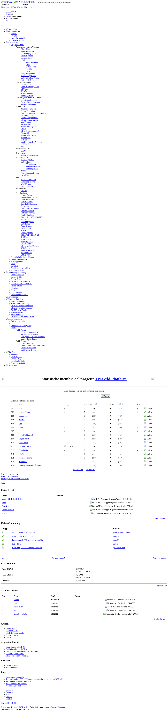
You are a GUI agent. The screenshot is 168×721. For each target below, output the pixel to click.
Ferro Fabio (23, 450)
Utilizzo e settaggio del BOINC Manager (22, 651)
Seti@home (25, 237)
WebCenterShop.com (121, 532)
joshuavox (23, 416)
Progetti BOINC (17, 45)
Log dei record (161, 586)
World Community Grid (30, 173)
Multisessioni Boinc (28, 348)
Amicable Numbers (28, 109)
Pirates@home (26, 226)
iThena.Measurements (29, 120)
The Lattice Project (28, 199)
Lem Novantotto (20, 614)
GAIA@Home (26, 58)
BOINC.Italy (16, 359)
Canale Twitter (16, 277)
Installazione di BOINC (30, 334)
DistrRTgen (25, 224)
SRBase (24, 140)
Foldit (13, 264)
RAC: (8, 18)
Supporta (9, 690)
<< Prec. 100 (78, 470)
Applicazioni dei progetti (20, 259)
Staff (8, 694)
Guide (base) (21, 330)
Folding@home (17, 261)
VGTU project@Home (30, 246)
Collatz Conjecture (28, 111)
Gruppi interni (16, 286)
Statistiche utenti (160, 619)
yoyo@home (26, 175)
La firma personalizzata (15, 654)
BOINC (14, 34)
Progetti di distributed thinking (22, 257)
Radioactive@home (28, 104)
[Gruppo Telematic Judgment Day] (3, 540)
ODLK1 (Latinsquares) (30, 131)
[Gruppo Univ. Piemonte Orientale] (3, 548)
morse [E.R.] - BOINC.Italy (12, 499)
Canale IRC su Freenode (20, 281)
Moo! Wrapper (26, 122)
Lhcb (28, 71)
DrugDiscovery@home (30, 87)
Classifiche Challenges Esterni (22, 317)
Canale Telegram (17, 279)
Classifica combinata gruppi (21, 308)
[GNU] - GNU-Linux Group (23, 536)
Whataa (21, 420)
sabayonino (117, 536)
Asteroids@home (27, 51)
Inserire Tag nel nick (29, 339)
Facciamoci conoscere (19, 295)
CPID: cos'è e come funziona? (17, 656)
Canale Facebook (17, 275)
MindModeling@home (29, 155)
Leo (20, 423)
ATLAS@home (32, 62)
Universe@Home (27, 80)
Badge (13, 290)
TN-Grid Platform (111, 379)
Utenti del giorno (12, 665)
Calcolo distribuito (18, 361)
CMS (28, 65)
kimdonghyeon (24, 412)
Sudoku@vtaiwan (28, 213)
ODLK (23, 129)
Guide (13, 328)
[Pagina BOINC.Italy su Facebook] (5, 7)
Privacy (9, 697)
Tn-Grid (24, 191)
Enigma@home (27, 241)
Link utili (14, 323)
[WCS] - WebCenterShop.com (23, 532)
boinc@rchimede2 (26, 435)
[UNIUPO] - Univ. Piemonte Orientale (27, 548)
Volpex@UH (26, 239)
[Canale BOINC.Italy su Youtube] (13, 7)
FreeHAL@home (27, 215)
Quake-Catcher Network (30, 102)
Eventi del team (161, 518)
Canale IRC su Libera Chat (21, 284)
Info (3, 558)
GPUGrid (24, 89)
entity (16, 603)
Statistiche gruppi (159, 558)
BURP (23, 219)
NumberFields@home (29, 126)
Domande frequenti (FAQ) (21, 326)
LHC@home (31, 67)
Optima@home (27, 233)
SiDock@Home (27, 96)
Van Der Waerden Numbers (31, 142)
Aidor (4, 503)
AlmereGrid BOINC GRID (31, 217)
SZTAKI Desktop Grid (30, 235)
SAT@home (25, 248)
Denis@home (26, 84)
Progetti (14, 36)
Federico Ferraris (25, 458)
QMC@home (26, 255)
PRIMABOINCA (28, 250)
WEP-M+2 (25, 144)
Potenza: (9, 16)
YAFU (23, 146)
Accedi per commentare (10, 476)
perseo (115, 544)
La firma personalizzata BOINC (33, 345)
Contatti (9, 699)
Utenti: (8, 12)
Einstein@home (27, 56)
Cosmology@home (28, 53)
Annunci (14, 354)
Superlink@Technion (29, 204)
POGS (23, 230)
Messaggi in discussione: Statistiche (15, 479)
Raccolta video (11, 667)
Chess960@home (27, 222)
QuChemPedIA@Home (30, 78)
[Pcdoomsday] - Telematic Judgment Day (28, 540)
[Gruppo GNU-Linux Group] (3, 536)
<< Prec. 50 (90, 470)
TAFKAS (5, 513)
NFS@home (26, 124)
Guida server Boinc (28, 350)
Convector (25, 206)
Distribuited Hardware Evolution (33, 113)
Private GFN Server (28, 135)
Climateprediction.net (29, 100)
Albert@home (26, 49)
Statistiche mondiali (18, 301)
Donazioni (10, 692)
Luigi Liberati (24, 439)
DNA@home (31, 164)
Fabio (21, 408)
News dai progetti (18, 38)
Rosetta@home (27, 93)
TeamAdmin (23, 443)
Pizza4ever (23, 462)
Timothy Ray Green (26, 465)
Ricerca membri (17, 314)
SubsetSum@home (33, 166)
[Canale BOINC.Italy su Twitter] (20, 7)
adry (15, 610)
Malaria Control (27, 202)
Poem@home (26, 228)
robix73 (116, 540)
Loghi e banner (17, 292)
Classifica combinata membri (22, 306)
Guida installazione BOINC (17, 649)
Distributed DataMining (30, 208)
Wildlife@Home (32, 169)
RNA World (25, 91)
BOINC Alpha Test (28, 180)
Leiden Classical (27, 195)
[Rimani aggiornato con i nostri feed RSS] (28, 7)
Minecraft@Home (28, 182)
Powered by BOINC (9, 703)
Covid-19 (14, 266)
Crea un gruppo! (58, 558)
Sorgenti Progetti (17, 270)
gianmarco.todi (119, 548)
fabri (20, 431)
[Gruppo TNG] (3, 544)
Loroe (21, 427)
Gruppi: (8, 14)
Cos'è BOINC (16, 357)
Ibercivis (24, 171)
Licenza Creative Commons (54, 707)
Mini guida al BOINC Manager (33, 337)
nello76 (21, 454)
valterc (16, 600)
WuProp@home (27, 186)
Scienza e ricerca (17, 40)
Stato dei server (17, 312)
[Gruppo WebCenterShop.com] (3, 533)
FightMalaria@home (29, 197)
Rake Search (26, 138)
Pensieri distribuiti (18, 363)
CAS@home (26, 244)
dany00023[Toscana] (27, 446)
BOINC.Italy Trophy (19, 310)
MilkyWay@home (28, 73)
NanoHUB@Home (28, 76)
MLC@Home (26, 184)
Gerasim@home (27, 115)
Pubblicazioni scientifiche (21, 268)
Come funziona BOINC (30, 332)
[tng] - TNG (16, 544)
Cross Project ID (27, 343)
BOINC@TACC (27, 160)
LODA (23, 151)
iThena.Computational (29, 118)
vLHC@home (31, 69)
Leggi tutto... (6, 483)
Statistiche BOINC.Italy (20, 303)
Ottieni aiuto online (18, 321)
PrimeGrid (25, 133)
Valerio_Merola (8, 510)
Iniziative (14, 288)
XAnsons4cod (26, 253)
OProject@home (27, 211)
